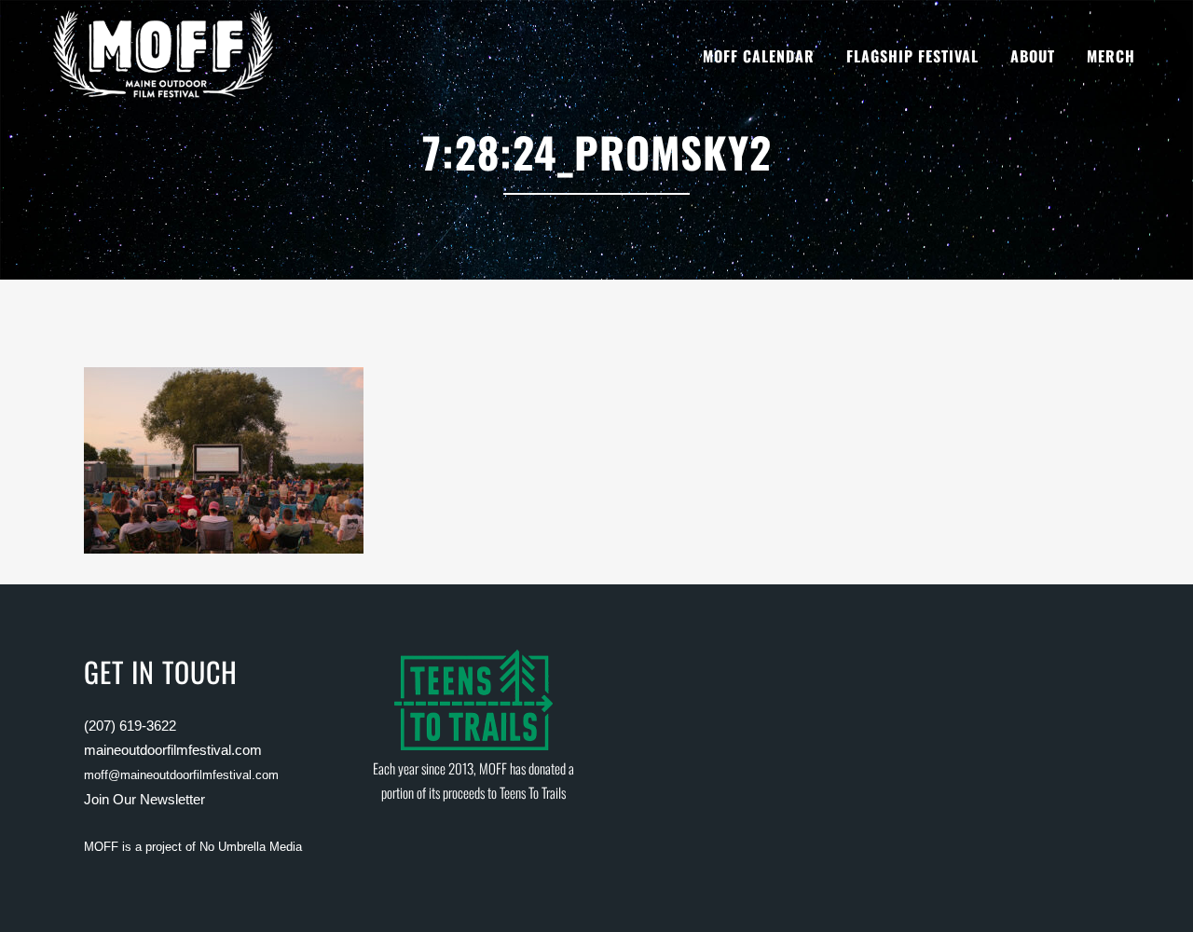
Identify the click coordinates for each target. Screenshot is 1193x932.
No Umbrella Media (250, 847)
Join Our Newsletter (144, 799)
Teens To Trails (533, 792)
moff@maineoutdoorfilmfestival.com (181, 775)
